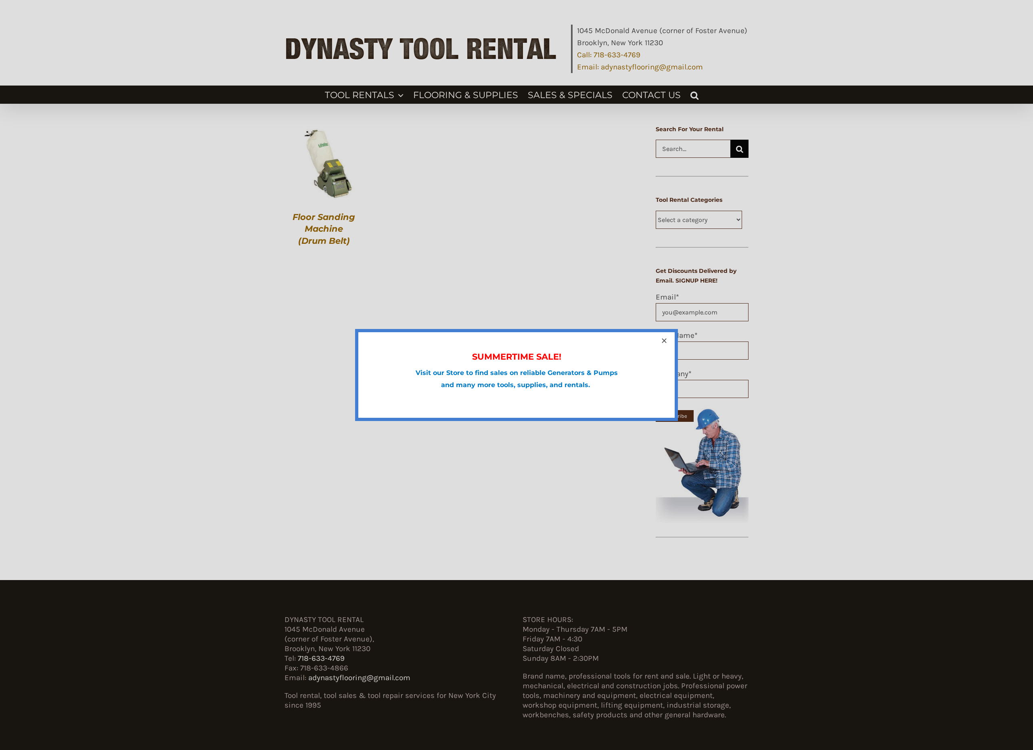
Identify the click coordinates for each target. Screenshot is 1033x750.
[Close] (664, 340)
